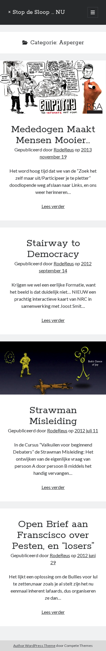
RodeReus (64, 149)
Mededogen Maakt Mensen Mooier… (53, 87)
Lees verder (53, 206)
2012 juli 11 (86, 430)
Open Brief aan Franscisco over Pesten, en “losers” (53, 535)
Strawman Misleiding (53, 368)
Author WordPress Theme (34, 645)
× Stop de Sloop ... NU (36, 12)
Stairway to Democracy (53, 249)
